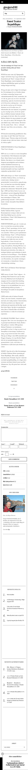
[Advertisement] (14, 559)
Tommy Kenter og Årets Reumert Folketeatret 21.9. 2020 (14, 405)
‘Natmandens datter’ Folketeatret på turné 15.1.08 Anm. (15, 765)
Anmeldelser (9, 18)
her (9, 529)
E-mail (12, 444)
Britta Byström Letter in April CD (15, 615)
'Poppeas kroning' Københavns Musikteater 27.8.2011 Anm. (15, 669)
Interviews (6, 485)
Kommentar (4, 427)
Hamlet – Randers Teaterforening (14, 684)
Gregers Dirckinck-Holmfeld (15, 26)
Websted (21, 444)
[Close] (2, 754)
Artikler (5, 478)
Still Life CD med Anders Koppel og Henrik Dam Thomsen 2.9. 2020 (15, 700)
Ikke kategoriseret (8, 481)
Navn (3, 444)
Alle (4, 18)
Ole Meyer (11, 667)
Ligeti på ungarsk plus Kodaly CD (15, 620)
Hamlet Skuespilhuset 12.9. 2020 (14, 398)
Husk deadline (10, 594)
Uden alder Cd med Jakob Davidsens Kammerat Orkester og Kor (15, 608)
